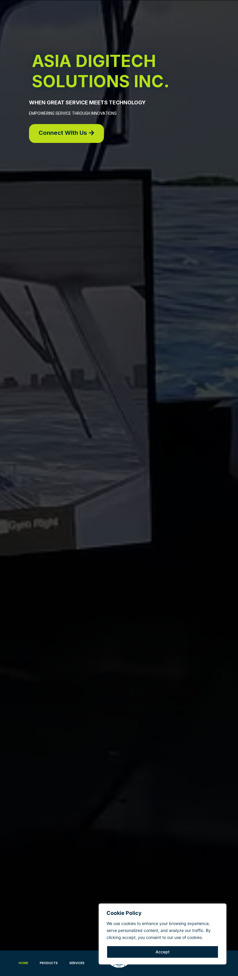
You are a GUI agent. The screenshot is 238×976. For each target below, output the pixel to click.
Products (49, 963)
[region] (162, 934)
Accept (163, 951)
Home (23, 963)
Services (76, 963)
